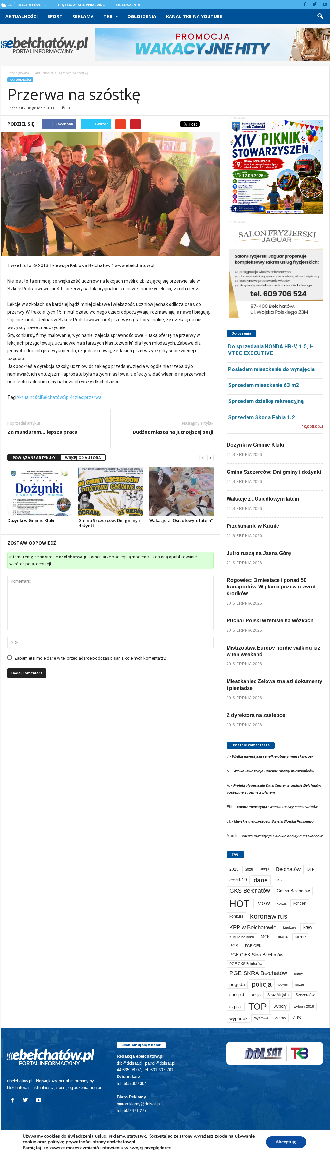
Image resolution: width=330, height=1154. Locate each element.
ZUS (297, 1017)
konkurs (236, 916)
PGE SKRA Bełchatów (258, 973)
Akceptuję (286, 1142)
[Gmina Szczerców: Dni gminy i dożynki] (110, 491)
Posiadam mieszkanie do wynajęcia (271, 369)
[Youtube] (325, 4)
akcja (264, 869)
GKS (278, 880)
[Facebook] (305, 4)
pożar (299, 984)
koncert (299, 903)
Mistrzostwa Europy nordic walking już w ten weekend (273, 651)
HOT (239, 903)
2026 (249, 869)
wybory (280, 1006)
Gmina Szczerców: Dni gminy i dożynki (109, 523)
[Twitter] (315, 4)
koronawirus (268, 916)
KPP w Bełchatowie (252, 927)
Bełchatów (52, 397)
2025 (233, 869)
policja (262, 984)
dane (261, 880)
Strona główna (18, 73)
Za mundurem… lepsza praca (42, 432)
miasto (282, 937)
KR (20, 107)
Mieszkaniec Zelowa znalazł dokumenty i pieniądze (274, 685)
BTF (310, 869)
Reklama (83, 16)
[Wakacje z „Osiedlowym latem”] (181, 491)
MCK (265, 936)
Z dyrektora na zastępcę (256, 715)
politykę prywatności (70, 1142)
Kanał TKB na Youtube (194, 16)
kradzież (289, 927)
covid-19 (238, 880)
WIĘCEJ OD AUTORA (83, 457)
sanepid (236, 994)
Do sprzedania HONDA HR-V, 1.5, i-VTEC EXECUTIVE (270, 349)
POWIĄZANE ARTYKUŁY (34, 457)
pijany (298, 973)
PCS (233, 946)
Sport (55, 16)
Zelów (280, 1017)
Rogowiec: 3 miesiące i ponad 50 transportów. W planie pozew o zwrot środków (271, 587)
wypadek (238, 1018)
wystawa (261, 1018)
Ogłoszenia (128, 4)
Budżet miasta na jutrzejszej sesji (173, 432)
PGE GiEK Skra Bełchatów (256, 954)
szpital (235, 1006)
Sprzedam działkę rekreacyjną (266, 401)
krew (307, 927)
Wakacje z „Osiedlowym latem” (181, 520)
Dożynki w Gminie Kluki (30, 520)
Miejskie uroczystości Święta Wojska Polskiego (274, 821)
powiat (283, 984)
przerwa (93, 397)
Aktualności (21, 16)
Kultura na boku (241, 937)
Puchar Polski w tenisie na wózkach (270, 620)
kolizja (281, 903)
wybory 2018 (304, 1006)
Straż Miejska (278, 995)
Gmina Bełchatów (293, 891)
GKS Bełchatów (249, 891)
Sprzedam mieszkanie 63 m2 (263, 385)
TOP (257, 1006)
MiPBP (300, 937)
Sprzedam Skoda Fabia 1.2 (261, 417)
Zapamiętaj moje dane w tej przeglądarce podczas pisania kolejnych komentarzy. (90, 658)
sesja (256, 995)
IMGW (263, 903)
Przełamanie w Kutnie (253, 526)
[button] (320, 16)
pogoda (237, 984)
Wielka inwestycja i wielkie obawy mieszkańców (272, 756)
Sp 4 (67, 397)
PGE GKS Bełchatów (245, 964)
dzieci (78, 397)
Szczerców (305, 995)
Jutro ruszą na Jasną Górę (259, 553)
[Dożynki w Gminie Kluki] (39, 491)
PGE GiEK (253, 946)
